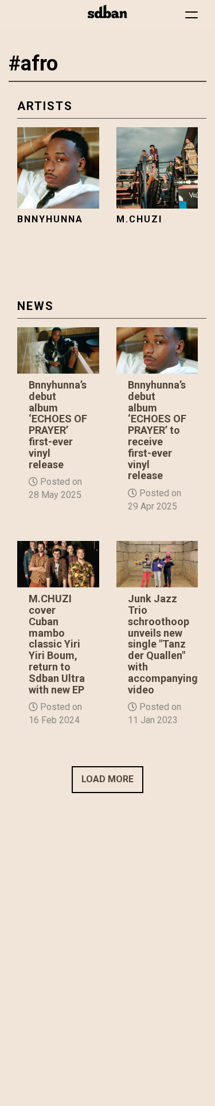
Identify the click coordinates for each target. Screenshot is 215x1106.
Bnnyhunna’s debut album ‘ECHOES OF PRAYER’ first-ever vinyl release (58, 424)
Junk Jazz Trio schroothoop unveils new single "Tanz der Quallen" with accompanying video (163, 644)
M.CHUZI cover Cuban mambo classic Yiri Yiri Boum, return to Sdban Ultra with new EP (57, 644)
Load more (107, 779)
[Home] (107, 11)
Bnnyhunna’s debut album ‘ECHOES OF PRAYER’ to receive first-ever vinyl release (157, 430)
